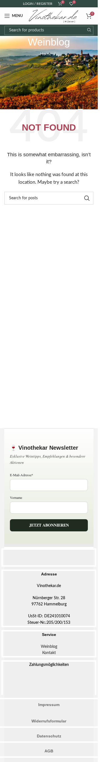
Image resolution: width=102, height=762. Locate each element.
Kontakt (49, 653)
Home (45, 54)
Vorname (16, 497)
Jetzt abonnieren (49, 525)
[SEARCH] (89, 30)
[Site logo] (53, 16)
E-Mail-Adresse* (21, 475)
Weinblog (49, 647)
